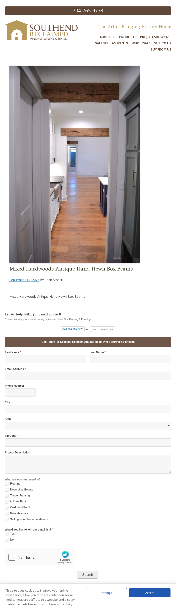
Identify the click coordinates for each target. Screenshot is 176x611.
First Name (13, 352)
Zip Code (11, 435)
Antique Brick (17, 501)
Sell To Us (162, 43)
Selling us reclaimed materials (28, 519)
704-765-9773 (88, 10)
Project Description (18, 452)
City (7, 402)
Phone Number (15, 385)
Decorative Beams (21, 489)
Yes (12, 533)
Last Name (98, 352)
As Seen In (120, 43)
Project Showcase (155, 37)
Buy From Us (161, 49)
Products (127, 37)
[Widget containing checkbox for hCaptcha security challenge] (39, 557)
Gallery (101, 43)
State (8, 419)
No (11, 539)
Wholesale (141, 43)
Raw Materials (18, 513)
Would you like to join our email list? (29, 529)
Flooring (14, 483)
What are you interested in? (23, 479)
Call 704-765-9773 (72, 329)
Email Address (15, 369)
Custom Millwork (20, 507)
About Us (108, 37)
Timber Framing (19, 495)
